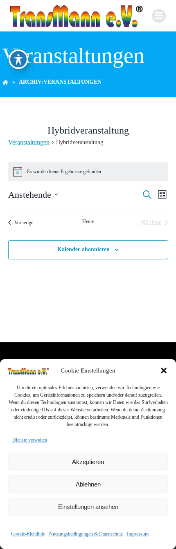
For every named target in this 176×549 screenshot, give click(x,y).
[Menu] (159, 16)
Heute (88, 221)
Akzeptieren (88, 461)
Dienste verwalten (29, 440)
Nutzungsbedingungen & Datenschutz (86, 534)
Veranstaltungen (29, 142)
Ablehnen (88, 484)
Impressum (138, 534)
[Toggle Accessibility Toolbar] (18, 59)
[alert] (88, 171)
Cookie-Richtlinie (28, 534)
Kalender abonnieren (83, 249)
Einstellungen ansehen (88, 506)
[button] (164, 370)
